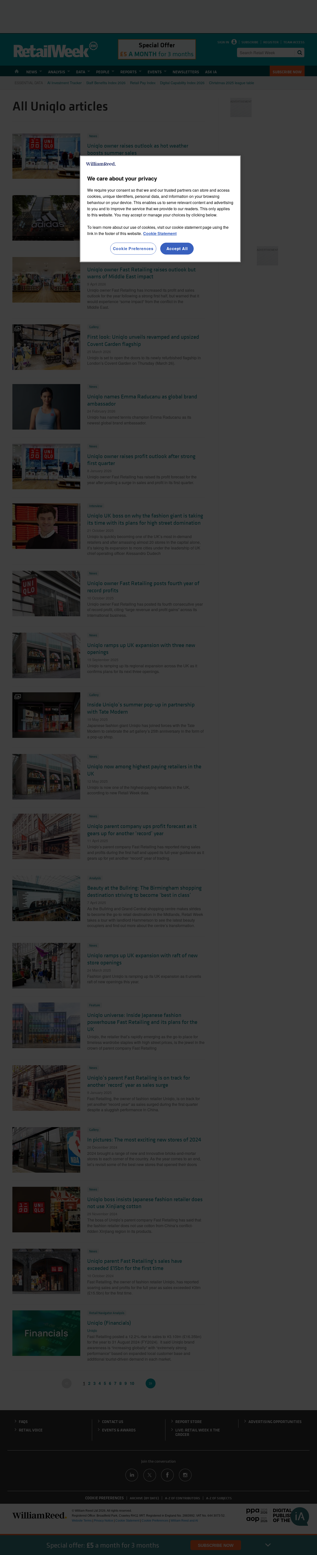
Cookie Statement (160, 233)
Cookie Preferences (133, 248)
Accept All (177, 248)
